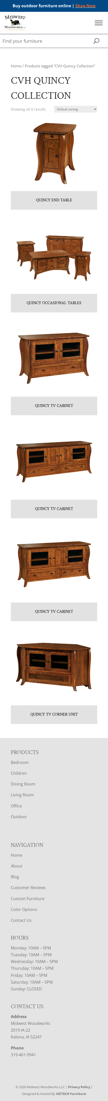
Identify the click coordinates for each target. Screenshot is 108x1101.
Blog (15, 877)
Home (16, 65)
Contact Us (21, 920)
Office (16, 806)
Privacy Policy (79, 1087)
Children (19, 773)
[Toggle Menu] (99, 23)
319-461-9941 (23, 1055)
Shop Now (85, 6)
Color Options (24, 909)
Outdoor (19, 816)
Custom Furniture (27, 898)
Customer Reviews (28, 887)
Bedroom (20, 762)
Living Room (22, 795)
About (16, 866)
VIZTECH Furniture (71, 1093)
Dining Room (23, 784)
